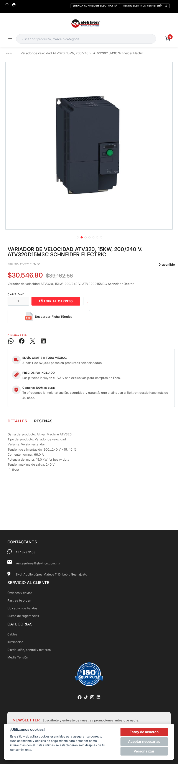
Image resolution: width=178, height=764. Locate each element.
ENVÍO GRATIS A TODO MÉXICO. (44, 357)
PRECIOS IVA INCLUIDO (38, 372)
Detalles (17, 421)
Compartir (17, 335)
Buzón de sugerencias (23, 616)
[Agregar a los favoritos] (88, 301)
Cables (12, 634)
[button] (77, 237)
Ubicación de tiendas (22, 608)
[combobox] (86, 39)
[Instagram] (92, 697)
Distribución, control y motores (29, 650)
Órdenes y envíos (19, 593)
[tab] (17, 421)
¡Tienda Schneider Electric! (93, 5)
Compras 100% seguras (39, 387)
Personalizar (144, 751)
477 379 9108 (25, 552)
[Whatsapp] (6, 4)
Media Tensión (17, 657)
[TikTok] (86, 697)
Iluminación (15, 642)
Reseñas (43, 421)
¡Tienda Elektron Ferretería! (142, 5)
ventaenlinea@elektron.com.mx (37, 563)
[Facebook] (79, 697)
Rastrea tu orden (19, 600)
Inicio (8, 53)
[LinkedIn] (98, 697)
